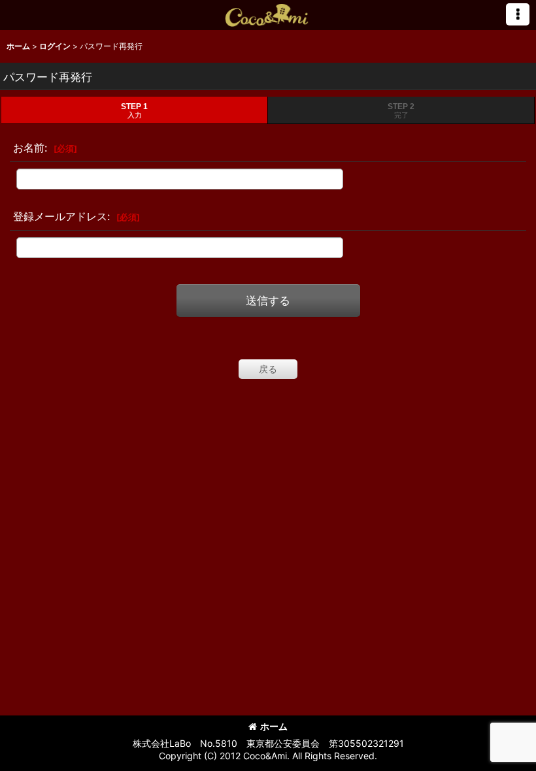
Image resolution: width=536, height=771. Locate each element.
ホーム (274, 726)
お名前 (28, 147)
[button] (517, 14)
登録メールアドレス (60, 216)
